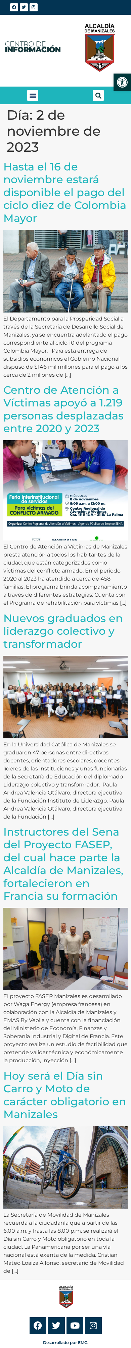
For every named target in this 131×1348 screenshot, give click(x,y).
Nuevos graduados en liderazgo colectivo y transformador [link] (63, 631)
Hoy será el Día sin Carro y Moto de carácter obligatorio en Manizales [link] (64, 1095)
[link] (122, 82)
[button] (32, 95)
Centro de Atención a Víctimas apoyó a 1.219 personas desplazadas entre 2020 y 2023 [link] (63, 409)
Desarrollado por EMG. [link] (65, 1342)
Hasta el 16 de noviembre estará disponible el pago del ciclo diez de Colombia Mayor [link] (64, 192)
